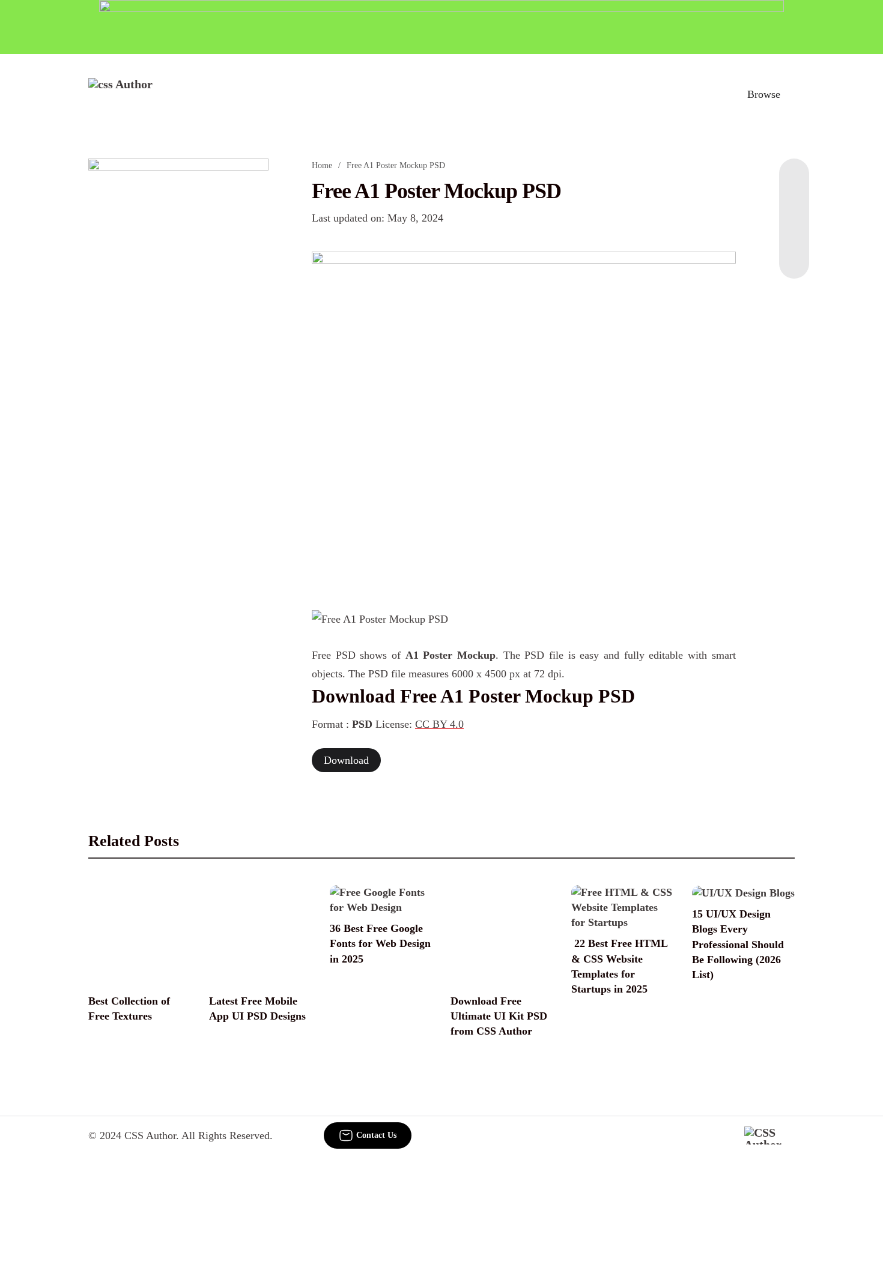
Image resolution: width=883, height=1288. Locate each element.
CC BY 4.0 (439, 724)
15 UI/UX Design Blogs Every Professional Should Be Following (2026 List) (738, 944)
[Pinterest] (794, 231)
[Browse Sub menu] (790, 94)
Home (322, 165)
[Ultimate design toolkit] (524, 417)
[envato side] (178, 337)
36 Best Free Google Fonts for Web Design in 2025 (380, 943)
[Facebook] (794, 183)
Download (346, 760)
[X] (794, 255)
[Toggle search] (711, 94)
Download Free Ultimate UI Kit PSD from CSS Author (499, 1016)
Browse (763, 94)
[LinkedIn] (794, 207)
